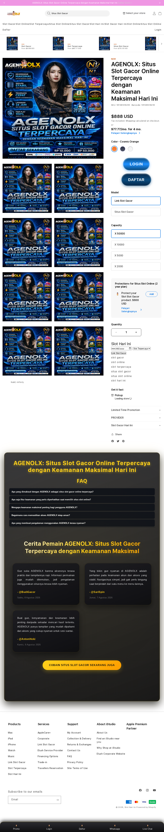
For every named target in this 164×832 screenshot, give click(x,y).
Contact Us (73, 750)
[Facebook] (113, 442)
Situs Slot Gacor (80, 24)
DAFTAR (136, 180)
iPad (10, 738)
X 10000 (119, 244)
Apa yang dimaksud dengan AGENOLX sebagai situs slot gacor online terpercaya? (53, 492)
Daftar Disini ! (125, 3)
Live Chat (147, 829)
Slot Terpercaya (39, 24)
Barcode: (136, 105)
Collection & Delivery (79, 738)
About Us (102, 732)
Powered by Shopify (146, 807)
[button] (9, 24)
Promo (16, 829)
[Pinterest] (124, 442)
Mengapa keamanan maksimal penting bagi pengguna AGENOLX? (44, 507)
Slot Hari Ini (97, 24)
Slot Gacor (9, 24)
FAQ (69, 756)
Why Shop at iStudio (108, 748)
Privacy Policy (75, 762)
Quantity (116, 324)
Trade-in (42, 762)
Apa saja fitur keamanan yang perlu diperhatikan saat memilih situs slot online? (51, 499)
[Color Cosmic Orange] (114, 149)
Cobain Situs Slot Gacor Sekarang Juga (82, 665)
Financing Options (48, 756)
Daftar (82, 829)
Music (11, 756)
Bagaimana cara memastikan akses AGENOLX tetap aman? (41, 515)
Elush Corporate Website (111, 754)
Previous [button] (4, 2)
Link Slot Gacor (124, 200)
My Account (74, 732)
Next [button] (159, 2)
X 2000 (119, 266)
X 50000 (120, 233)
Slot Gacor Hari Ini (115, 24)
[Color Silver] (130, 148)
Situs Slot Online (59, 24)
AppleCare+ (44, 732)
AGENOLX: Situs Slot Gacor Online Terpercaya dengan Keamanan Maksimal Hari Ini (82, 3)
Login (49, 829)
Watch (11, 750)
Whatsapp (115, 829)
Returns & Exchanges (79, 744)
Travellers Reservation (50, 768)
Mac (10, 732)
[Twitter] (119, 442)
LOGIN (136, 164)
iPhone (12, 744)
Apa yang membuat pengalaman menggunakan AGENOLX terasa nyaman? (49, 523)
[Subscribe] (57, 800)
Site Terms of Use (77, 768)
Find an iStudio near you (108, 740)
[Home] (14, 13)
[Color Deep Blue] (122, 148)
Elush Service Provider (50, 750)
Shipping (130, 121)
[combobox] (77, 13)
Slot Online (22, 24)
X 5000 (119, 255)
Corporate (43, 738)
